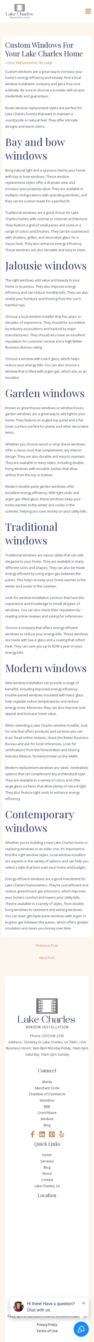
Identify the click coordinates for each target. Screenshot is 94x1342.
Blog (47, 1167)
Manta (47, 1081)
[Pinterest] (52, 1134)
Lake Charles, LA (47, 1186)
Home (47, 1154)
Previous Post (47, 945)
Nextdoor (47, 1100)
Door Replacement (22, 62)
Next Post (47, 957)
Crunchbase (47, 1112)
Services (47, 1161)
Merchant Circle (47, 1088)
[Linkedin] (42, 1134)
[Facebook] (32, 1134)
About (47, 1173)
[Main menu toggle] (88, 11)
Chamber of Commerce (47, 1094)
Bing (47, 1125)
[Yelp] (61, 1134)
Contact (47, 1179)
